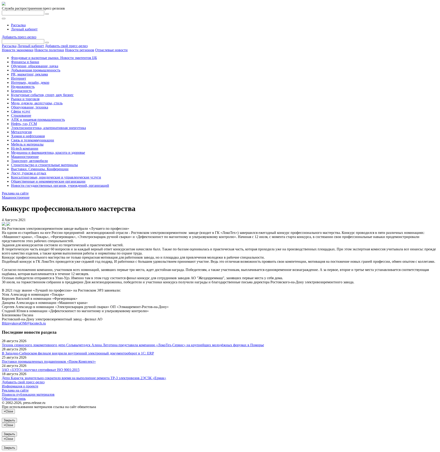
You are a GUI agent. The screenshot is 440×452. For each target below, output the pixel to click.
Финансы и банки (25, 62)
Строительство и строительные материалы (44, 165)
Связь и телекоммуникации (32, 140)
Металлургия (21, 132)
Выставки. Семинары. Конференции (40, 169)
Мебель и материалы (27, 144)
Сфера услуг (20, 111)
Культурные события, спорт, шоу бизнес (42, 95)
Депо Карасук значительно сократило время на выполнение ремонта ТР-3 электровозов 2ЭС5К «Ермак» (84, 378)
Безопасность (21, 91)
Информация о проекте (20, 386)
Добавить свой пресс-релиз (66, 46)
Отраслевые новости (111, 50)
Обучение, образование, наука (34, 66)
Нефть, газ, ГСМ (24, 124)
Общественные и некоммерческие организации (48, 181)
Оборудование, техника (29, 107)
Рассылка (18, 25)
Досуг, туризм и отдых (28, 173)
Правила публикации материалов (28, 394)
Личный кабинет (24, 29)
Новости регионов (79, 50)
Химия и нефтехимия (28, 136)
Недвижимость (23, 87)
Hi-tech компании (24, 148)
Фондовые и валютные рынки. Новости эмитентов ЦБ (54, 58)
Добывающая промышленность (35, 70)
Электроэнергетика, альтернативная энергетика (48, 128)
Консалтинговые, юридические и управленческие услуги (56, 177)
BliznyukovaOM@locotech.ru (24, 323)
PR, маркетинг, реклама (29, 74)
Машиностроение (25, 157)
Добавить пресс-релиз (19, 37)
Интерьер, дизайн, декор (30, 82)
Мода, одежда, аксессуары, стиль (37, 103)
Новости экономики (17, 50)
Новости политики (49, 50)
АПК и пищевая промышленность (38, 120)
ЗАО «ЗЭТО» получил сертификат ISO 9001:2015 (41, 370)
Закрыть (9, 420)
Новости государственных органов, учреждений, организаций (60, 185)
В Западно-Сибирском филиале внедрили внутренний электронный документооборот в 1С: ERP (78, 353)
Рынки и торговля (25, 99)
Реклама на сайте (15, 193)
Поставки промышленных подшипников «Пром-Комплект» (49, 361)
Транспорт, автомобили (29, 161)
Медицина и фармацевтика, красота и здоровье (48, 152)
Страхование (21, 115)
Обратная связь (14, 399)
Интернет (18, 78)
